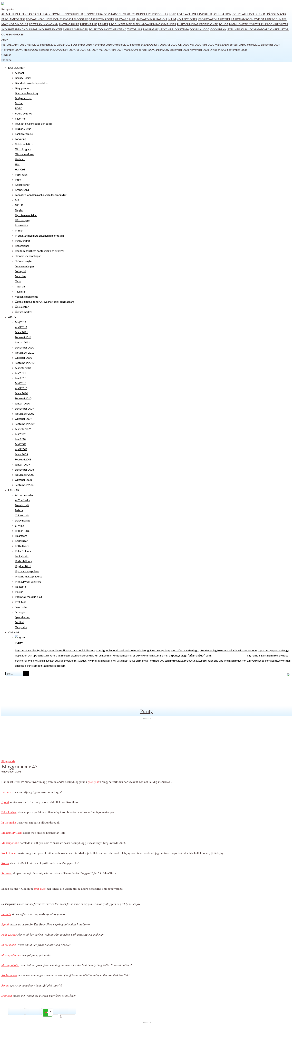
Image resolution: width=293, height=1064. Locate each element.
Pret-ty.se (20, 601)
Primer (103, 24)
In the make (8, 822)
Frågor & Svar (276, 14)
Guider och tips (54, 19)
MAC (4, 24)
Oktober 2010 (120, 44)
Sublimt (19, 622)
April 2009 (117, 49)
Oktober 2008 (218, 49)
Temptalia (21, 627)
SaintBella (21, 606)
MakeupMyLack (11, 832)
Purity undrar (188, 24)
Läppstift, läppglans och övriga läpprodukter (251, 19)
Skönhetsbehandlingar (19, 29)
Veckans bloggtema (174, 29)
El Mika (19, 525)
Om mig (6, 54)
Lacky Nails (21, 556)
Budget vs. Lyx (146, 14)
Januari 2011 (64, 44)
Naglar (22, 24)
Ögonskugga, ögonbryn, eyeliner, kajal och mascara (230, 29)
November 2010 (102, 44)
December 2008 (179, 49)
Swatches (110, 29)
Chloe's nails (22, 515)
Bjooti (5, 802)
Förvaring (34, 19)
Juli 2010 (172, 44)
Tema (122, 29)
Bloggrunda (93, 14)
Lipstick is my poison (27, 571)
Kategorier (7, 9)
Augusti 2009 (67, 49)
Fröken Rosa (22, 530)
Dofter (162, 14)
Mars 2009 (130, 49)
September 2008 (237, 49)
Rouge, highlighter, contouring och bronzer (253, 24)
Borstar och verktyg (119, 14)
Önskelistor (279, 29)
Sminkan (6, 873)
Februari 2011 (48, 44)
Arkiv (4, 39)
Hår (132, 19)
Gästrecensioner (101, 19)
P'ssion (19, 591)
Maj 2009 (104, 49)
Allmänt (8, 14)
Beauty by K (22, 505)
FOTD (172, 14)
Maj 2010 (195, 44)
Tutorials (134, 29)
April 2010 (208, 44)
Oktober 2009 (29, 49)
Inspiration (158, 19)
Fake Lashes (8, 812)
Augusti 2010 (158, 44)
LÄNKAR (13, 489)
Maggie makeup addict (28, 576)
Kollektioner (187, 19)
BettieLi (6, 792)
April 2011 (19, 44)
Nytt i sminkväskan (43, 24)
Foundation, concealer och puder (239, 14)
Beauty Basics (25, 14)
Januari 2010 (252, 44)
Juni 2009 (92, 49)
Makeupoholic (10, 843)
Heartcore (21, 535)
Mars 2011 (32, 44)
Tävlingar (150, 29)
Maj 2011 (7, 44)
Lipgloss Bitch (23, 566)
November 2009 (11, 49)
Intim (172, 19)
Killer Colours (23, 551)
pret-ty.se (93, 782)
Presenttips (88, 24)
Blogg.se (6, 59)
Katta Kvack (22, 545)
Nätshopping (69, 24)
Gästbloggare (77, 19)
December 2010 (82, 44)
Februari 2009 (145, 49)
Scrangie (20, 612)
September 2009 (48, 49)
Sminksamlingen (75, 29)
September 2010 (140, 44)
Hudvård (122, 19)
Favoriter (204, 14)
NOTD (12, 24)
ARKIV (12, 316)
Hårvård (142, 19)
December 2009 (270, 44)
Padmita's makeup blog (28, 596)
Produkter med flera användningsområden (142, 24)
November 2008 (199, 49)
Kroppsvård (207, 19)
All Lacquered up (24, 495)
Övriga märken (12, 34)
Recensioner (208, 24)
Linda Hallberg (23, 561)
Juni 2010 (183, 44)
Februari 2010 (236, 44)
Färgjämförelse (13, 19)
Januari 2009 (161, 49)
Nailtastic (20, 586)
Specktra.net (22, 617)
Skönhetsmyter (50, 29)
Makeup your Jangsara (28, 581)
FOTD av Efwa (187, 14)
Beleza (19, 510)
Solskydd (96, 29)
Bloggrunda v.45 (19, 766)
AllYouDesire (22, 500)
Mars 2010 (221, 44)
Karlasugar (21, 540)
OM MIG (13, 632)
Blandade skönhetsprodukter (59, 14)
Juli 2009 (80, 49)
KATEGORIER (16, 67)
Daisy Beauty (22, 520)
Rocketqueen (9, 853)
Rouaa (5, 863)
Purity (146, 711)
